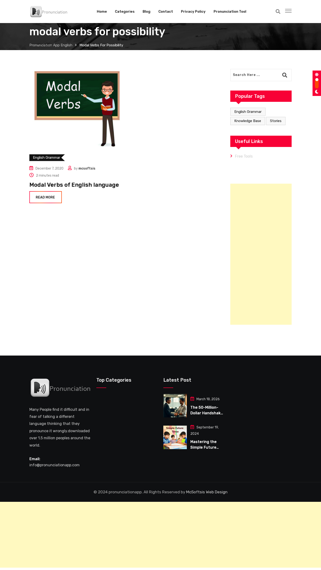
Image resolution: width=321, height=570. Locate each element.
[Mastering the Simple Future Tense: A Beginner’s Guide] (175, 437)
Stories (276, 121)
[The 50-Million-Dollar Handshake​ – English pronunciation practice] (175, 405)
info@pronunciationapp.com (54, 465)
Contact (165, 11)
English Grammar (248, 112)
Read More (45, 197)
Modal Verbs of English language (74, 185)
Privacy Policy (193, 11)
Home (102, 11)
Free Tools (244, 156)
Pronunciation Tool (230, 11)
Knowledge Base (247, 121)
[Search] (278, 11)
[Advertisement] (261, 254)
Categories (125, 11)
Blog (146, 11)
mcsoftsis (86, 168)
